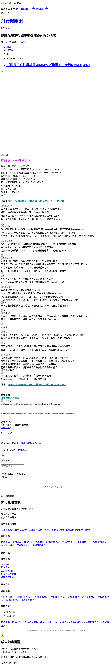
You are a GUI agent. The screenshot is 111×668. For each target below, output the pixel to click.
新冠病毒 (51, 530)
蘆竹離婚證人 (88, 597)
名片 (8, 54)
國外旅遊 (22, 450)
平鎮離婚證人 (57, 597)
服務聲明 (81, 631)
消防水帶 (27, 622)
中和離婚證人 (38, 545)
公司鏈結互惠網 (8, 574)
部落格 (9, 50)
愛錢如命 (14, 530)
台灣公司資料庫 (8, 571)
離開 (15, 663)
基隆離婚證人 (83, 542)
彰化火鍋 (42, 530)
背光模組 (79, 530)
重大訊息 (5, 567)
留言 (28, 443)
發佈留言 (5, 477)
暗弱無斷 (23, 530)
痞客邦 (22, 443)
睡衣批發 (28, 542)
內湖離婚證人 (7, 545)
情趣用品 (5, 542)
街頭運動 (60, 530)
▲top (3, 455)
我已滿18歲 (6, 663)
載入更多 (5, 460)
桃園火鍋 (70, 530)
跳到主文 (5, 28)
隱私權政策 (70, 631)
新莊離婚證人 (7, 597)
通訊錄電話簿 (7, 577)
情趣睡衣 (39, 542)
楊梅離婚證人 (73, 597)
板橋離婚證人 (99, 542)
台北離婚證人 (52, 542)
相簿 (8, 47)
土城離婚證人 (23, 597)
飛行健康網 (12, 21)
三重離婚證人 (23, 545)
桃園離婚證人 (68, 542)
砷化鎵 (87, 530)
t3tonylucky (6, 427)
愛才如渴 (5, 530)
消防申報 (38, 622)
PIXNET (35, 631)
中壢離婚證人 (41, 597)
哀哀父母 (33, 530)
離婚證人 (16, 542)
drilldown (5, 564)
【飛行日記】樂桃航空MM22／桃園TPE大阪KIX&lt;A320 (48, 65)
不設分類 (23, 42)
